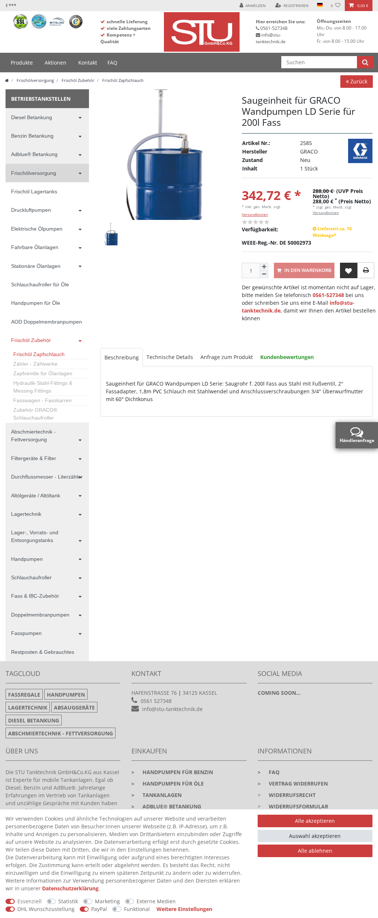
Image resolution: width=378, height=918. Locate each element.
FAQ (112, 62)
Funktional (137, 908)
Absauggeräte (74, 707)
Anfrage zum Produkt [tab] (226, 356)
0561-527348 (274, 28)
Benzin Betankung (32, 136)
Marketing (107, 901)
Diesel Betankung (31, 117)
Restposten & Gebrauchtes (42, 652)
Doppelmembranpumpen (40, 615)
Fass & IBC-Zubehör (35, 596)
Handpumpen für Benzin (172, 772)
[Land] (319, 5)
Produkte (22, 62)
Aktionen (55, 62)
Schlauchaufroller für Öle (40, 284)
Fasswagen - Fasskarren (42, 400)
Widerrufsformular (298, 806)
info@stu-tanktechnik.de (271, 38)
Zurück (358, 81)
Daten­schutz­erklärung (70, 888)
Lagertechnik (26, 514)
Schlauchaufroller (31, 577)
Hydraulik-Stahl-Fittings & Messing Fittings (42, 387)
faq (268, 772)
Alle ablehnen (315, 850)
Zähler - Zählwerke (35, 364)
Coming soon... (279, 692)
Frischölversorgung (35, 80)
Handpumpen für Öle (35, 303)
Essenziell (29, 901)
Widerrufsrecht (292, 794)
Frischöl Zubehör (77, 80)
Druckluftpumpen (31, 210)
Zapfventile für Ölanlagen (42, 373)
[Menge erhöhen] (264, 267)
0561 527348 (156, 700)
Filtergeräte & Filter (33, 458)
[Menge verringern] (264, 275)
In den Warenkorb (307, 270)
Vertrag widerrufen (293, 783)
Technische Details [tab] (170, 356)
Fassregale (24, 694)
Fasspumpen (26, 633)
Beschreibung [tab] (121, 357)
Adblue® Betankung (34, 154)
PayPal (99, 908)
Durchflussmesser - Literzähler (47, 477)
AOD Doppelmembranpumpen (46, 322)
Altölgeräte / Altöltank (35, 495)
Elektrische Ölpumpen (36, 229)
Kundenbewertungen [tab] (287, 356)
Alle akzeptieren (315, 820)
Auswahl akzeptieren (315, 835)
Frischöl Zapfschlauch (122, 80)
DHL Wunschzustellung (46, 908)
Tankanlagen (156, 794)
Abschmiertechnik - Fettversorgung (33, 435)
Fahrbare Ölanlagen (34, 247)
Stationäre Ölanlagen (36, 266)
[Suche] (365, 62)
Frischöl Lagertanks (34, 191)
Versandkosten (255, 214)
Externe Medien (156, 901)
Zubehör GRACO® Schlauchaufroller (35, 414)
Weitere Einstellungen (184, 908)
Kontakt (87, 62)
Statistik (68, 901)
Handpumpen (27, 559)
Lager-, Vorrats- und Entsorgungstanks (34, 536)
